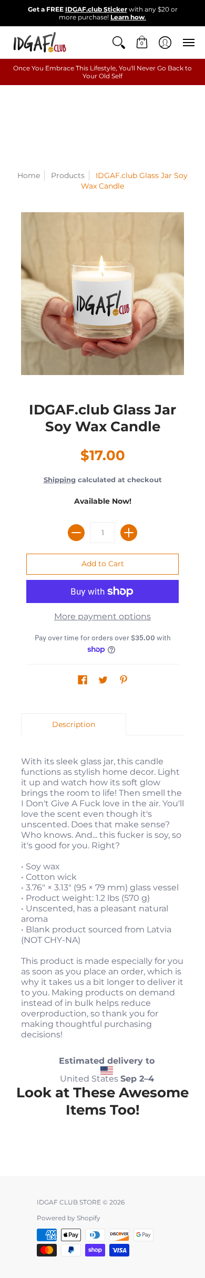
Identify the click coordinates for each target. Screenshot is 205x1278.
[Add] (128, 532)
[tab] (73, 724)
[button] (118, 42)
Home (28, 175)
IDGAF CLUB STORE (69, 1202)
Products (68, 175)
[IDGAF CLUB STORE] (39, 42)
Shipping (60, 480)
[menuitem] (118, 42)
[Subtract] (76, 532)
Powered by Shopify (68, 1218)
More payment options (102, 616)
